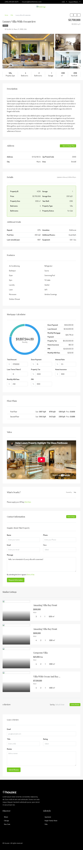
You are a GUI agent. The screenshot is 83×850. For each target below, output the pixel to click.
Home (6, 15)
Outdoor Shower (14, 299)
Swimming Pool (50, 275)
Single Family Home (51, 820)
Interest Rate (60, 359)
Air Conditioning (14, 266)
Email (9, 545)
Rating (45, 739)
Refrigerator (48, 266)
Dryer (11, 275)
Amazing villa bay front (45, 605)
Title (8, 739)
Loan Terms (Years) (14, 369)
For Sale (5, 25)
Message (10, 555)
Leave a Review (75, 704)
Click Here (28, 502)
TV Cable (47, 280)
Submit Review (14, 770)
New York (7, 824)
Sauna (47, 271)
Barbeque (12, 271)
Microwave (12, 294)
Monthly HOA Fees (13, 379)
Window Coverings (51, 294)
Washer (47, 285)
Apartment (48, 817)
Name (9, 535)
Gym (10, 280)
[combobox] (59, 549)
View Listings (71, 516)
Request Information (16, 580)
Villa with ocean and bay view (48, 676)
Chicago (6, 820)
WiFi (46, 290)
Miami (6, 817)
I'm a (44, 545)
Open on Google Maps (68, 146)
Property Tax (35, 369)
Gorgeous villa (40, 652)
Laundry (12, 285)
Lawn (11, 290)
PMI (32, 379)
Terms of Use (30, 574)
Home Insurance (61, 369)
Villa (12, 15)
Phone (45, 535)
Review (9, 749)
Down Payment (36, 359)
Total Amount (12, 359)
